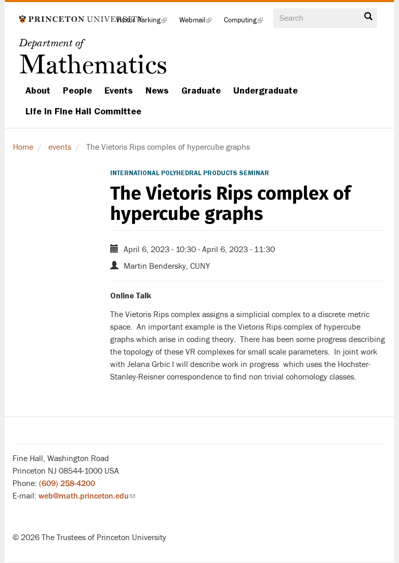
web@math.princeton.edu (86, 496)
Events (118, 90)
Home (23, 147)
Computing (246, 23)
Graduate (201, 90)
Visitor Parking (144, 23)
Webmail (198, 23)
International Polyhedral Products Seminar (189, 173)
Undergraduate (265, 90)
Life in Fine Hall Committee (83, 111)
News (157, 90)
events (59, 147)
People (77, 90)
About (37, 90)
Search (368, 19)
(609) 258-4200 (67, 483)
